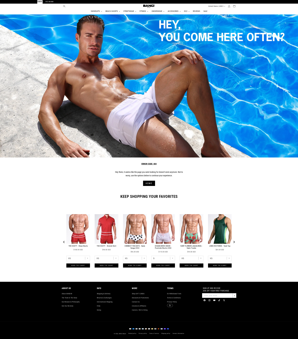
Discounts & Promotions (140, 298)
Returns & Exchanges (104, 298)
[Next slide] (234, 242)
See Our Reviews (67, 306)
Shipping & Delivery (103, 294)
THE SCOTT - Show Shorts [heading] (78, 246)
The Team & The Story (69, 298)
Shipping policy (165, 333)
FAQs (98, 306)
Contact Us (136, 302)
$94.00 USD (191, 252)
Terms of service (154, 333)
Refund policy (132, 333)
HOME (149, 183)
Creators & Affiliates (139, 306)
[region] (149, 242)
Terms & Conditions (174, 298)
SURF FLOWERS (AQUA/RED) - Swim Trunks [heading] (191, 247)
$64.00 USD (220, 250)
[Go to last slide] (64, 242)
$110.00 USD (163, 252)
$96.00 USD (135, 252)
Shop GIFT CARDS (138, 294)
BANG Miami (122, 333)
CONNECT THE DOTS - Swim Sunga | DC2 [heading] (135, 247)
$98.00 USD (106, 250)
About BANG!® (67, 294)
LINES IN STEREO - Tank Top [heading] (219, 246)
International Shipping (105, 302)
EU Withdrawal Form (174, 294)
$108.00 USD (78, 250)
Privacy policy (143, 333)
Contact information (178, 333)
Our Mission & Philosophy (71, 302)
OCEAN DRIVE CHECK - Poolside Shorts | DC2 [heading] (163, 247)
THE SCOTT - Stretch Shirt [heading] (106, 246)
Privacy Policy (172, 302)
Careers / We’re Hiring (139, 310)
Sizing (99, 310)
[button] (64, 6)
